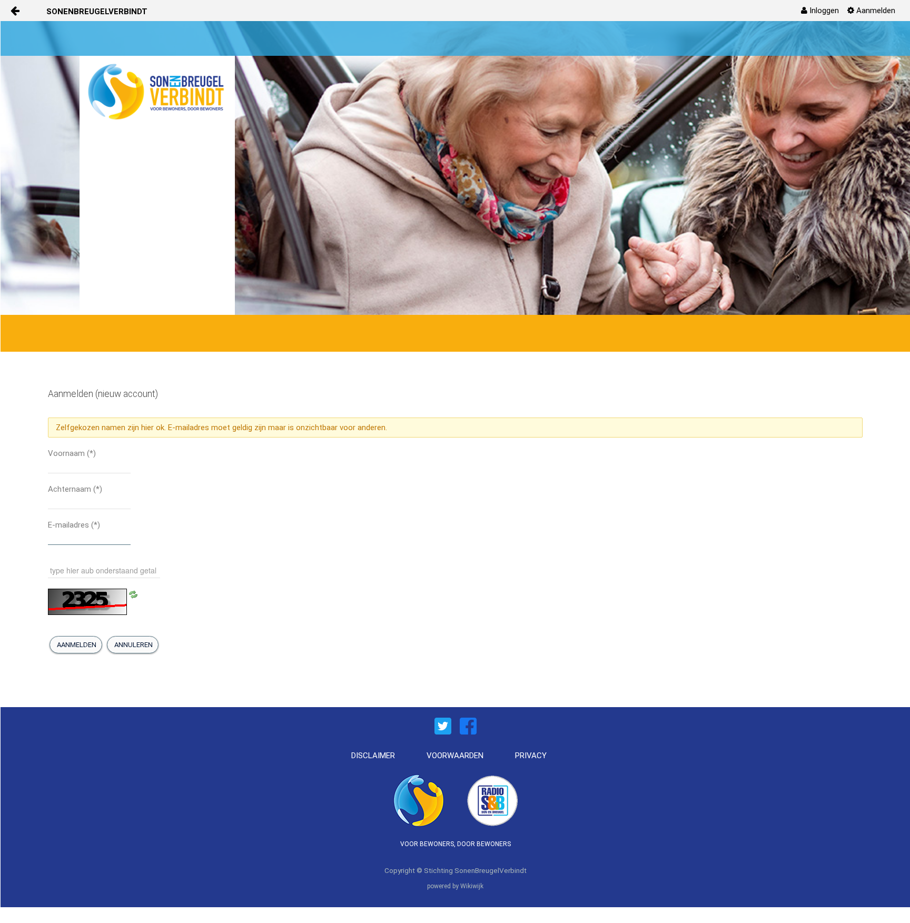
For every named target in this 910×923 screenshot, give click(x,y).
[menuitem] (820, 10)
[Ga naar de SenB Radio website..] (492, 799)
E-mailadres (74, 525)
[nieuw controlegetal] (133, 594)
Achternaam (75, 489)
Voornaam (72, 453)
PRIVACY (531, 755)
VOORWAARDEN (455, 755)
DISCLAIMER (373, 755)
